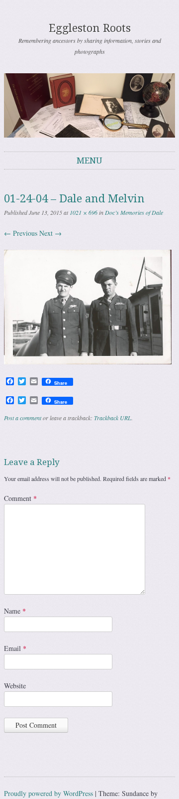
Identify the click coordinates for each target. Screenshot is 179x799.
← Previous (20, 233)
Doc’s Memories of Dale (134, 212)
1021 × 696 (83, 212)
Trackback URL (112, 418)
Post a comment (22, 418)
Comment (20, 498)
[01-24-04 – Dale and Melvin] (88, 361)
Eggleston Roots (90, 28)
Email (15, 648)
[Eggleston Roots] (89, 105)
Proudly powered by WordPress (48, 793)
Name (15, 611)
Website (15, 685)
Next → (50, 233)
